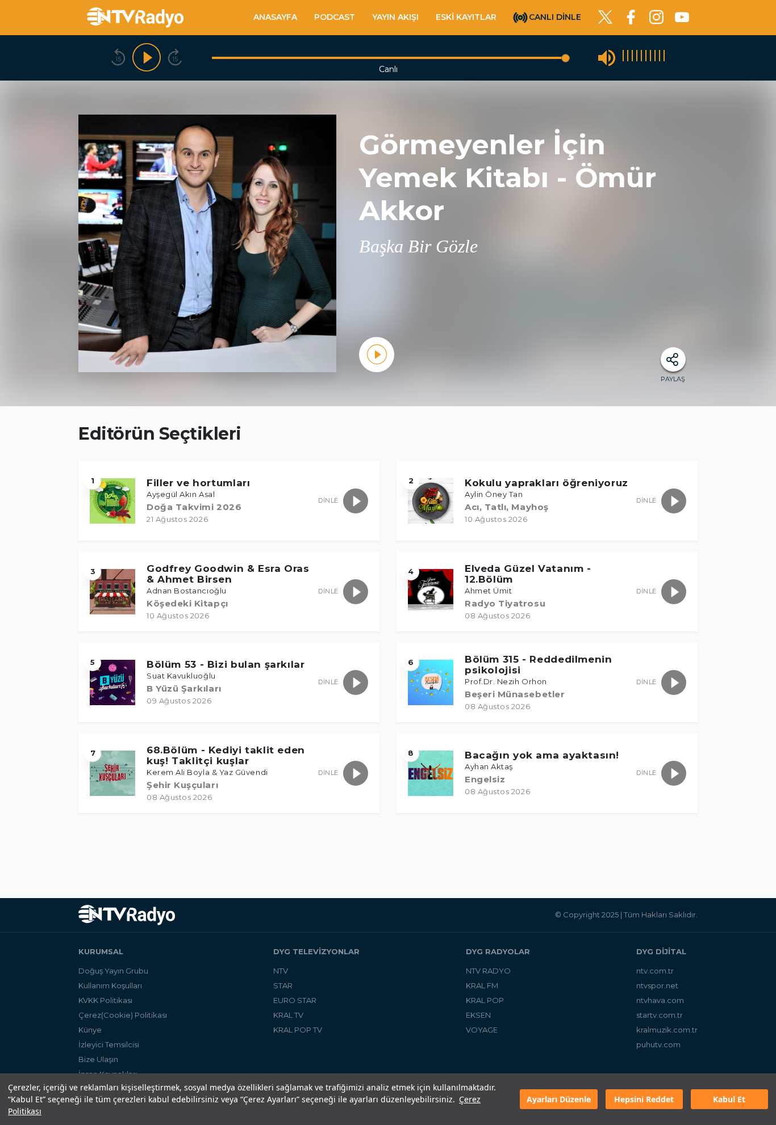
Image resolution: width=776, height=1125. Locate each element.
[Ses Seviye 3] (632, 57)
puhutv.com (658, 1044)
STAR (283, 985)
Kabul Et (729, 1099)
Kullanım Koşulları (110, 985)
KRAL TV (288, 1014)
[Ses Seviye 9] (659, 57)
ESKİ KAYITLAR (466, 17)
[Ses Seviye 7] (650, 57)
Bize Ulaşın (98, 1059)
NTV (280, 970)
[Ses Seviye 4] (637, 57)
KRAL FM (482, 985)
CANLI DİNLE (555, 16)
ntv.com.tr (655, 970)
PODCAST (334, 17)
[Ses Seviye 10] (664, 57)
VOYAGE (482, 1029)
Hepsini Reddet (644, 1099)
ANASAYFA (275, 17)
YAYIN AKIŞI (395, 17)
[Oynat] (146, 58)
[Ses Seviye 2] (627, 57)
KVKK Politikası (105, 1000)
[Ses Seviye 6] (646, 57)
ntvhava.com (660, 1000)
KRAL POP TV (297, 1029)
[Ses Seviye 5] (641, 57)
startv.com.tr (659, 1014)
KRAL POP (485, 1000)
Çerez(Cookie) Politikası (122, 1014)
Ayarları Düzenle (559, 1099)
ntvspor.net (657, 985)
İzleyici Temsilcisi (108, 1044)
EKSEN (478, 1014)
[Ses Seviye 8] (655, 57)
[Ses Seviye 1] (623, 57)
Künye (90, 1029)
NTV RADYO (488, 970)
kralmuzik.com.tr (667, 1029)
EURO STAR (294, 1000)
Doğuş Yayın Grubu (113, 970)
